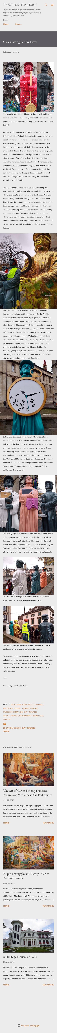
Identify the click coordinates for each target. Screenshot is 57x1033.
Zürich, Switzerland (24, 728)
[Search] (45, 4)
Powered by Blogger (30, 1025)
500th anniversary (20, 704)
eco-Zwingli (36, 704)
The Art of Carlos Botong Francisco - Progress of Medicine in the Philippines (27, 793)
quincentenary (30, 708)
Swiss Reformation (13, 712)
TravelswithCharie (20, 5)
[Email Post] (4, 725)
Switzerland (30, 712)
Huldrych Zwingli (12, 708)
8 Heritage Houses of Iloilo (20, 957)
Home (5, 24)
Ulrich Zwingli (10, 715)
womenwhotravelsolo (31, 715)
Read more (48, 823)
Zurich (6, 719)
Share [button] (6, 731)
